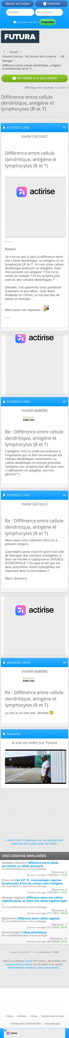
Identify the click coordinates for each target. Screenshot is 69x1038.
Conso (34, 1016)
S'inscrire (51, 4)
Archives (22, 1016)
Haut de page (52, 1023)
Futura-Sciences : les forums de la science (29, 56)
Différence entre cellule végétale (38, 918)
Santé (29, 961)
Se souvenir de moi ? (27, 22)
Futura (10, 1016)
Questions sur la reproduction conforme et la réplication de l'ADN (37, 841)
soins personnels (48, 967)
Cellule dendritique (34, 932)
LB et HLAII (14, 840)
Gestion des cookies (52, 1016)
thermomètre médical (22, 967)
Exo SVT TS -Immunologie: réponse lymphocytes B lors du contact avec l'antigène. (32, 881)
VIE (63, 56)
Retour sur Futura (18, 3)
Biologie (7, 61)
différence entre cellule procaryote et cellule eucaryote (30, 864)
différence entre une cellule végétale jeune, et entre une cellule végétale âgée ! (34, 901)
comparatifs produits (18, 964)
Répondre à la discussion (34, 78)
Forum (14, 52)
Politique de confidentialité (25, 1023)
